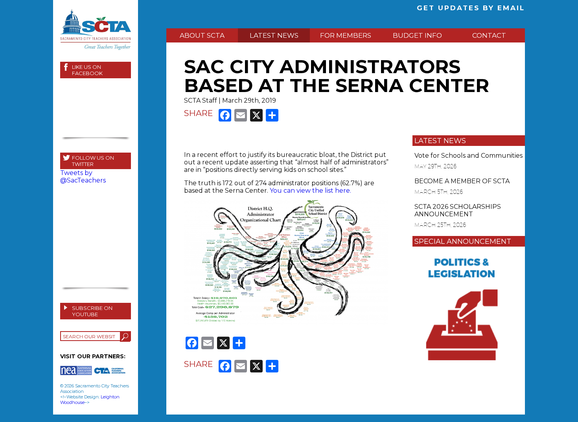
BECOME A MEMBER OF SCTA (462, 181)
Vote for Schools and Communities (468, 155)
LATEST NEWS (274, 35)
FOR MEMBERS (345, 35)
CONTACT (489, 35)
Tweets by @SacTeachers (83, 176)
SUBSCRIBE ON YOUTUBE (92, 311)
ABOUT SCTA (202, 35)
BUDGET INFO (417, 35)
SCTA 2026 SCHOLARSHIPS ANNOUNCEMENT (457, 210)
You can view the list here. (310, 190)
